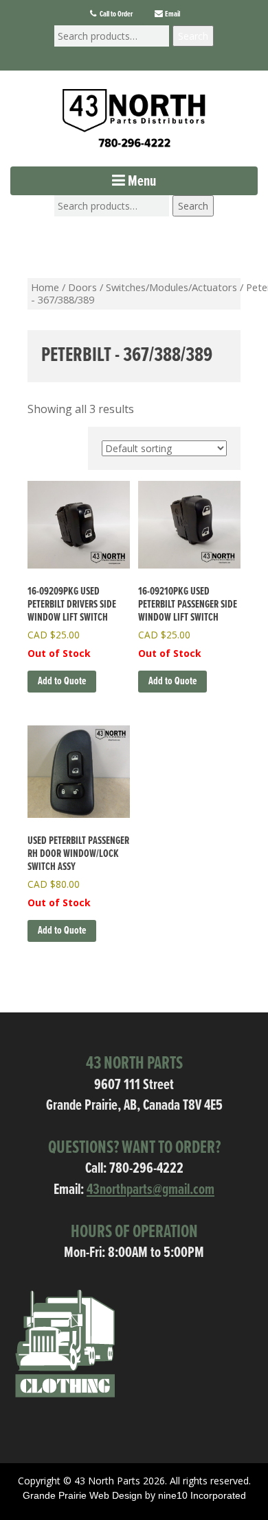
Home (45, 287)
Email (172, 14)
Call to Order (115, 14)
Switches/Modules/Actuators (171, 287)
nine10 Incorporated (202, 1495)
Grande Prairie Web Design (82, 1495)
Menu (140, 182)
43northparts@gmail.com (150, 1190)
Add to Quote (62, 681)
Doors (82, 287)
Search (193, 35)
